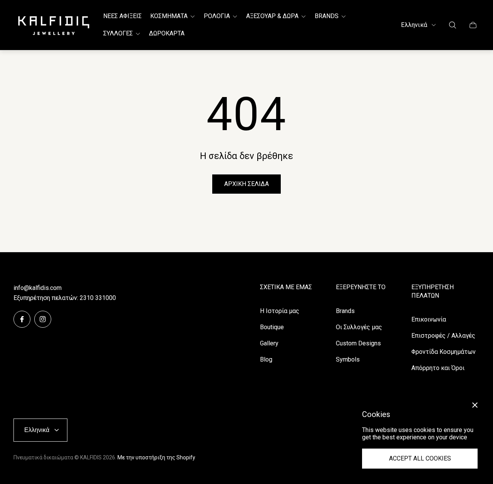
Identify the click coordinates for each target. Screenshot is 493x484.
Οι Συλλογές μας (359, 327)
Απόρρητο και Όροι (437, 368)
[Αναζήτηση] (452, 25)
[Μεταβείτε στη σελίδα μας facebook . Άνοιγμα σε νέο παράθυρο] (21, 319)
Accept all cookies (420, 458)
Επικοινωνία (428, 319)
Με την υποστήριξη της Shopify (156, 457)
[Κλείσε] (474, 405)
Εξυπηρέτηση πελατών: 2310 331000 (64, 297)
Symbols (348, 359)
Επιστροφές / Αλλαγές (443, 335)
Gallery (269, 343)
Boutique (272, 327)
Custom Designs (358, 343)
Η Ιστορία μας (279, 311)
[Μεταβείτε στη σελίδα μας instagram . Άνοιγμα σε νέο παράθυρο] (42, 319)
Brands (345, 311)
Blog (266, 359)
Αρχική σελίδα (246, 184)
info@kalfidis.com (37, 287)
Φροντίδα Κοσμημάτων (443, 351)
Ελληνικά (414, 24)
